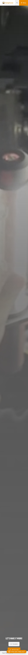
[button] (16, 651)
